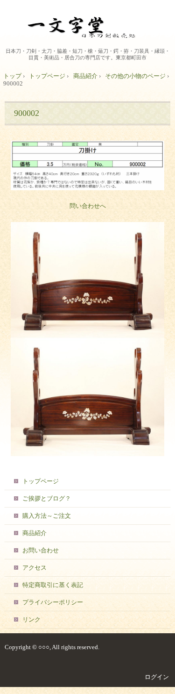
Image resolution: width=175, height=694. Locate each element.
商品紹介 (85, 75)
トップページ (47, 75)
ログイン (157, 676)
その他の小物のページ (135, 75)
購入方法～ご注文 (46, 515)
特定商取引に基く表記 (52, 584)
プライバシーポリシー (52, 602)
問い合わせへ (88, 205)
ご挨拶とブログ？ (46, 498)
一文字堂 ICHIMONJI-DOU (88, 25)
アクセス (34, 567)
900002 (26, 113)
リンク (31, 619)
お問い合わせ (40, 550)
